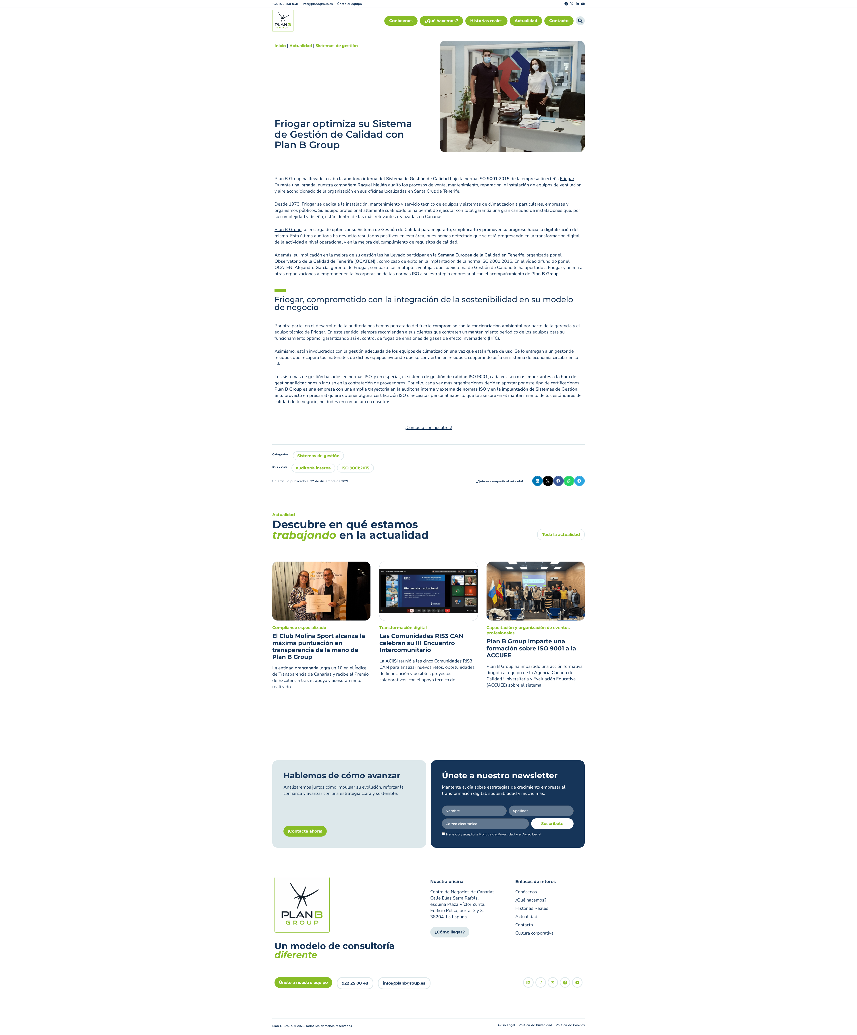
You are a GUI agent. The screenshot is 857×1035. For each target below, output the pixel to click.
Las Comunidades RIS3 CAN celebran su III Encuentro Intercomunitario (421, 642)
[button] (537, 481)
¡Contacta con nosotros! (428, 428)
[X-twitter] (572, 4)
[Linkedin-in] (577, 4)
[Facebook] (566, 4)
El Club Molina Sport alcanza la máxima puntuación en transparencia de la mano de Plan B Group (318, 646)
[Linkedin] (528, 982)
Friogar (567, 179)
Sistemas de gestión (337, 45)
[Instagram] (540, 982)
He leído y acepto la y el (493, 834)
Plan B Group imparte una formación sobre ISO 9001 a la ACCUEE (531, 648)
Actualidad (300, 45)
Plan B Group (288, 230)
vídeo (531, 261)
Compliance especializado (299, 627)
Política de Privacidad (497, 834)
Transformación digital (403, 627)
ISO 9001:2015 (355, 468)
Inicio (280, 45)
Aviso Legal (531, 834)
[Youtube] (583, 4)
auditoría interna (313, 468)
